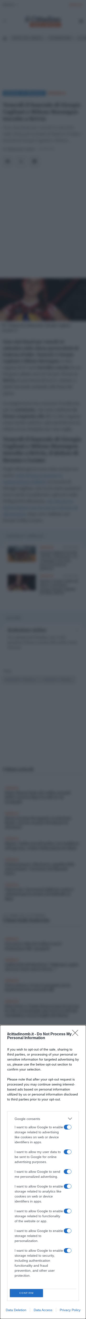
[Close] (76, 1034)
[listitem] (43, 1118)
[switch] (67, 1127)
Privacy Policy (70, 1310)
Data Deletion (16, 1310)
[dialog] (43, 1172)
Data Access (43, 1310)
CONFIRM (26, 1293)
